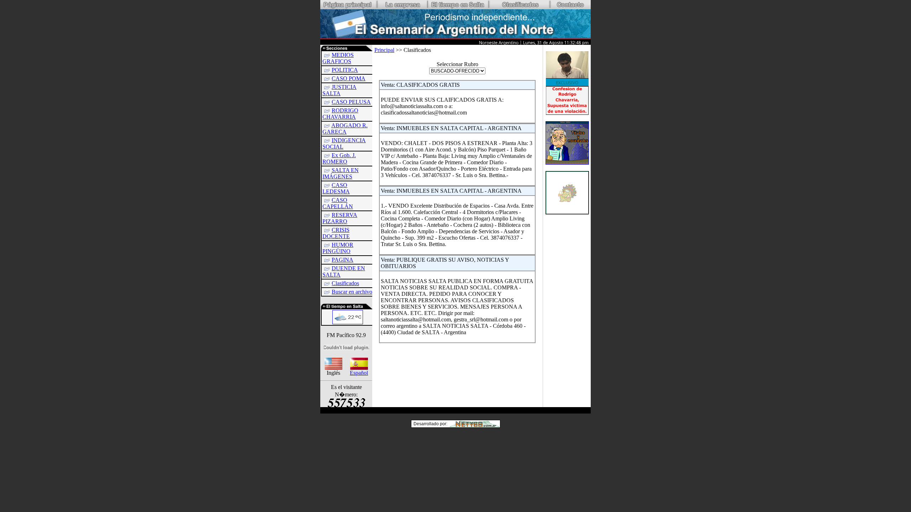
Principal (384, 50)
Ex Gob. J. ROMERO (339, 158)
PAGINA (342, 260)
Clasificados (345, 283)
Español (359, 373)
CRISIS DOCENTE (336, 233)
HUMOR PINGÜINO (337, 248)
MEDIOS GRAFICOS (338, 58)
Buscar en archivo (352, 292)
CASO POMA (348, 78)
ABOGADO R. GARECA (345, 128)
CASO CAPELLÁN (337, 203)
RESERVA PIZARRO (339, 218)
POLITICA (345, 70)
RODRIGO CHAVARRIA (340, 113)
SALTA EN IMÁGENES (340, 173)
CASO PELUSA (351, 102)
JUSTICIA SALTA (339, 90)
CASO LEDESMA (336, 188)
